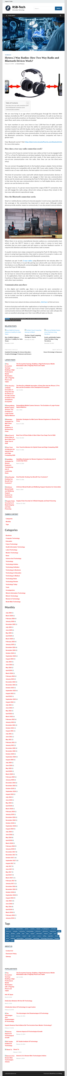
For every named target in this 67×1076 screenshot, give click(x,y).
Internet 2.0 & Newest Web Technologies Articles (31, 1055)
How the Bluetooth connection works (15, 107)
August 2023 (10, 693)
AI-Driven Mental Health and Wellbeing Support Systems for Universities (38, 487)
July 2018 (9, 831)
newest (12, 936)
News (7, 555)
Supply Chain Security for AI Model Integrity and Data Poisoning (36, 501)
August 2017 (10, 863)
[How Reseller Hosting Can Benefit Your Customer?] (10, 477)
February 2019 (10, 811)
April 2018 (9, 840)
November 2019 (10, 785)
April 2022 (9, 713)
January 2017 (10, 883)
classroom (8, 931)
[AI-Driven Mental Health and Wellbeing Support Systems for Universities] (10, 487)
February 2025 (10, 641)
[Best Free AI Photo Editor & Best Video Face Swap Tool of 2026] (10, 435)
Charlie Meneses (20, 63)
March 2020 (9, 774)
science (39, 936)
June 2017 (9, 869)
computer (15, 931)
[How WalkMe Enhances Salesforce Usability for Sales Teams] (14, 332)
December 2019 (10, 782)
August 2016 (10, 898)
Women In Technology (13, 599)
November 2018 (10, 820)
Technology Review (12, 581)
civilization (53, 928)
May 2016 (9, 906)
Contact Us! (9, 950)
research (24, 936)
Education (9, 541)
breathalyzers (45, 928)
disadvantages (30, 931)
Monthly (8, 521)
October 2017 (10, 857)
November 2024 (10, 650)
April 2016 (9, 909)
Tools (7, 587)
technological (20, 938)
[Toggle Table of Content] (27, 103)
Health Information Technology (15, 547)
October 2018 (10, 823)
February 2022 (10, 719)
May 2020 (9, 768)
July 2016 (9, 901)
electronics (45, 931)
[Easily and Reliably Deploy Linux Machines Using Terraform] (53, 332)
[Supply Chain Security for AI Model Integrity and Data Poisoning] (10, 501)
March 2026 (9, 615)
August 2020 (10, 759)
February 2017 (10, 880)
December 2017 (10, 852)
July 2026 (9, 613)
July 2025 (9, 627)
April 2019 (9, 806)
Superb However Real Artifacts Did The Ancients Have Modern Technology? (28, 1025)
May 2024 (9, 667)
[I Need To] (8, 1049)
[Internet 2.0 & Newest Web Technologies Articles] (10, 1056)
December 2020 (10, 748)
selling (44, 936)
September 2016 (11, 895)
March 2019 (9, 808)
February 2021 (10, 742)
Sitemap (8, 956)
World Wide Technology (13, 601)
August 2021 (10, 731)
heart (23, 933)
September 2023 (11, 690)
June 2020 (9, 765)
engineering (53, 931)
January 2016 (10, 918)
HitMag (60, 1073)
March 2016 (9, 912)
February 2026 (10, 618)
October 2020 (10, 754)
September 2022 (11, 699)
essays (7, 933)
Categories (9, 518)
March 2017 (9, 878)
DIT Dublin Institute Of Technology (27, 1041)
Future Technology (11, 544)
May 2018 (9, 837)
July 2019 (9, 797)
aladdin (7, 928)
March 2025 (9, 638)
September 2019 (11, 791)
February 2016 (10, 915)
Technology (8, 54)
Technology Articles (12, 564)
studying (12, 938)
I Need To (16, 1049)
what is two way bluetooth (13, 320)
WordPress (53, 1073)
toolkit (7, 940)
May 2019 (9, 803)
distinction (38, 931)
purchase (18, 936)
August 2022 (10, 702)
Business (9, 535)
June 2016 (9, 903)
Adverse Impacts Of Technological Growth (29, 1031)
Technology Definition (12, 567)
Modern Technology (12, 552)
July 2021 (9, 734)
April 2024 (9, 670)
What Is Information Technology (15, 593)
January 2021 (10, 745)
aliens (12, 928)
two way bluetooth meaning (18, 318)
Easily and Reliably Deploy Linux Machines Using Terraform (52, 339)
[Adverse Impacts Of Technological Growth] (10, 1031)
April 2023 (9, 696)
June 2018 (9, 834)
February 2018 (10, 846)
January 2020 (10, 780)
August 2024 (10, 659)
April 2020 (9, 771)
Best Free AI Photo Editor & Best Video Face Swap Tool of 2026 (35, 435)
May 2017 (9, 872)
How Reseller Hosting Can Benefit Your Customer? (32, 477)
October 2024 (10, 653)
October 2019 (10, 788)
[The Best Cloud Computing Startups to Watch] (33, 331)
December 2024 (10, 647)
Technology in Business (13, 570)
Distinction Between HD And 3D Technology (18, 1001)
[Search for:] (48, 8)
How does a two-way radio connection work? (17, 105)
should (57, 936)
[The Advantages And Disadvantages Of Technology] (10, 1013)
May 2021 (9, 739)
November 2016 (10, 889)
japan (50, 933)
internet (46, 933)
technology (36, 938)
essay (59, 931)
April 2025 (9, 636)
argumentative (19, 928)
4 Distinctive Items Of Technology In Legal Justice (20, 1007)
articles (27, 928)
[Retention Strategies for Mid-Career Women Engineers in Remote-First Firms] (10, 419)
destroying (22, 931)
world (12, 940)
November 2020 (10, 751)
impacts (32, 933)
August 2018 (10, 829)
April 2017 (9, 875)
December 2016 (10, 886)
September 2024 (11, 656)
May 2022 (9, 710)
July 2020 (9, 762)
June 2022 (9, 708)
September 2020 (11, 757)
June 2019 (9, 800)
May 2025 (9, 633)
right (29, 936)
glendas (13, 933)
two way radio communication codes (37, 318)
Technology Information (47, 938)
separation (50, 936)
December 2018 (10, 817)
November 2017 (10, 854)
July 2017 (9, 866)
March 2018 (9, 843)
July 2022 (9, 705)
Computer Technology (13, 538)
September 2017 (11, 860)
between (38, 928)
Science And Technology (13, 558)
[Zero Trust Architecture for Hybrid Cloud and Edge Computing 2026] (10, 447)
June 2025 (9, 630)
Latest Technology (11, 550)
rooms (34, 936)
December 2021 (10, 725)
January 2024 (10, 679)
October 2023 (10, 687)
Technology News (11, 578)
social (7, 938)
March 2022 (9, 716)
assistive (32, 928)
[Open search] (60, 15)
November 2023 (10, 685)
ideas (27, 933)
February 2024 (10, 676)
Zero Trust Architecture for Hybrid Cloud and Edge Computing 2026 (37, 447)
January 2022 (10, 722)
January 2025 (10, 644)
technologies (28, 938)
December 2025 (10, 624)
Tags (7, 524)
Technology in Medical (13, 576)
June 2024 (9, 664)
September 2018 (11, 826)
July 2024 (9, 662)
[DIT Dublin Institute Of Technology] (10, 1041)
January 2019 (10, 814)
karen (55, 933)
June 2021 (9, 736)
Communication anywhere (12, 109)
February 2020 (10, 777)
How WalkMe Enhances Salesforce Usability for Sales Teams (14, 339)
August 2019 (10, 794)
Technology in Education (13, 573)
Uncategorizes (10, 590)
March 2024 (9, 673)
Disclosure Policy (11, 953)
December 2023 (10, 682)
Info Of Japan (9, 994)
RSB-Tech (18, 7)
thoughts (57, 938)
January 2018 (10, 849)
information (39, 933)
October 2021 (10, 728)
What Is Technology (12, 596)
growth (18, 933)
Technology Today (11, 584)
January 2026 (10, 621)
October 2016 (10, 892)
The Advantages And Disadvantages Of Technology (32, 1013)
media (7, 936)
